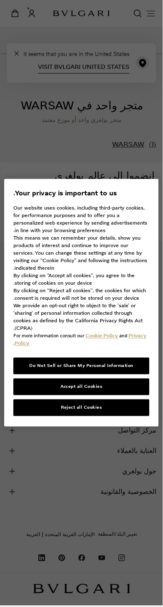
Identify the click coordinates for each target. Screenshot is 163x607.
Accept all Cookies (81, 386)
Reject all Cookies (81, 407)
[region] (81, 302)
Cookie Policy (101, 335)
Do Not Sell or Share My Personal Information (81, 366)
